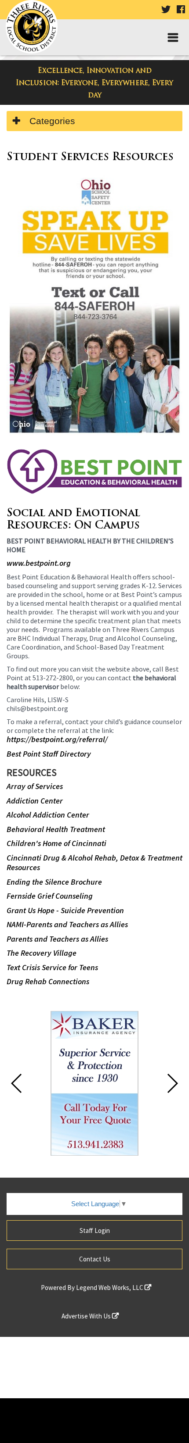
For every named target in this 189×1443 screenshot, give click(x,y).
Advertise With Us (87, 1316)
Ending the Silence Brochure (54, 882)
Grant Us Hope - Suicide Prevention (65, 910)
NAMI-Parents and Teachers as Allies (67, 924)
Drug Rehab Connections (48, 981)
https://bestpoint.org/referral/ (57, 739)
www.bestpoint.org (39, 563)
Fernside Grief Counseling (50, 896)
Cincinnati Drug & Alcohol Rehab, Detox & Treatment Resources (94, 863)
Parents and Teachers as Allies (57, 939)
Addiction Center (35, 801)
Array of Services (35, 786)
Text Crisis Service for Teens (52, 967)
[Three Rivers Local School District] (34, 28)
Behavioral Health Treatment (56, 829)
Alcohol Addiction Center (48, 815)
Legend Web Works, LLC (110, 1287)
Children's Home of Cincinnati (56, 843)
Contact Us (94, 1259)
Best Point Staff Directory (49, 754)
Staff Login (95, 1230)
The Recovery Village (41, 953)
